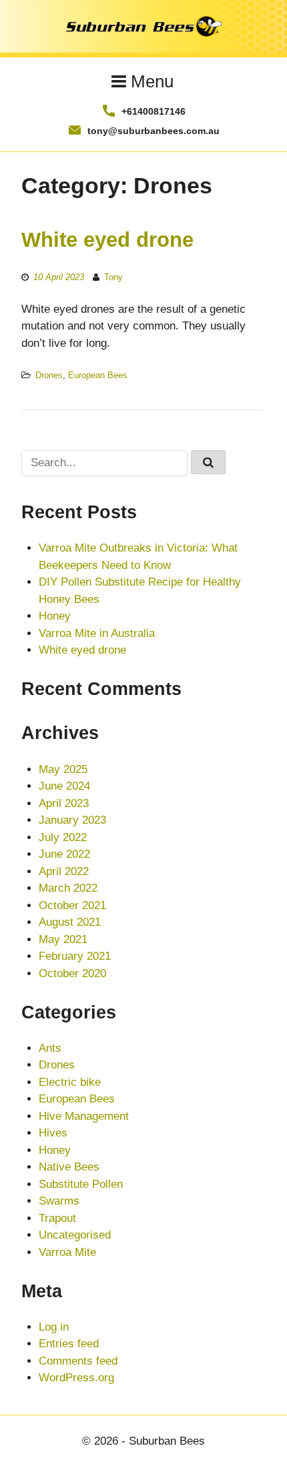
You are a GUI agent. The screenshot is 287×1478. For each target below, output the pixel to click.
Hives (53, 1133)
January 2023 (72, 820)
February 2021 (75, 956)
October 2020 (72, 973)
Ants (50, 1048)
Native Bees (69, 1167)
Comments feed (78, 1361)
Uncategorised (75, 1235)
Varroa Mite (67, 1252)
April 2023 (64, 803)
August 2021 (70, 922)
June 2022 (64, 854)
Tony (113, 277)
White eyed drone (107, 239)
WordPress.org (76, 1377)
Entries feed (69, 1343)
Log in (54, 1327)
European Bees (97, 375)
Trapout (57, 1218)
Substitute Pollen (81, 1184)
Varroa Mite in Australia (97, 633)
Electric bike (70, 1082)
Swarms (59, 1201)
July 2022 (63, 837)
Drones (49, 375)
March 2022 (68, 888)
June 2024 (64, 786)
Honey (55, 616)
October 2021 (72, 905)
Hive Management (84, 1116)
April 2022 (64, 871)
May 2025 (63, 769)
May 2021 (63, 939)
